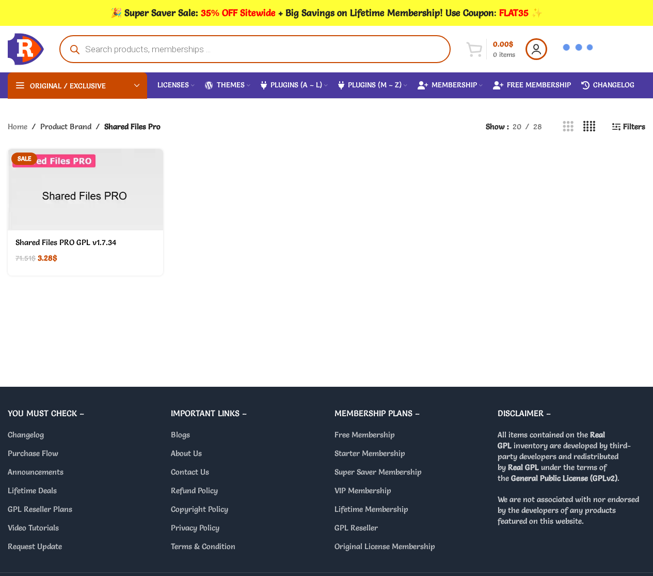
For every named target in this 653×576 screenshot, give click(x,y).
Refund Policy (194, 490)
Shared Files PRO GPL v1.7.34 (66, 242)
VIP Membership (363, 490)
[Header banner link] (326, 13)
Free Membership (365, 434)
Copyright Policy (199, 509)
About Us (186, 453)
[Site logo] (26, 47)
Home (17, 126)
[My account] (536, 49)
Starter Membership (370, 453)
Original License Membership (385, 546)
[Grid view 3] (568, 126)
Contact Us (190, 472)
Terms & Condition (203, 546)
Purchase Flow (33, 453)
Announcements (35, 472)
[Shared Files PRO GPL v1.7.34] (85, 190)
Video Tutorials (33, 528)
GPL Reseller (356, 528)
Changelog (26, 434)
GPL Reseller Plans (40, 509)
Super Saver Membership (378, 472)
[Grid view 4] (589, 126)
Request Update (35, 546)
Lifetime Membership (371, 509)
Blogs (180, 434)
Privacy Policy (195, 528)
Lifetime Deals (32, 490)
